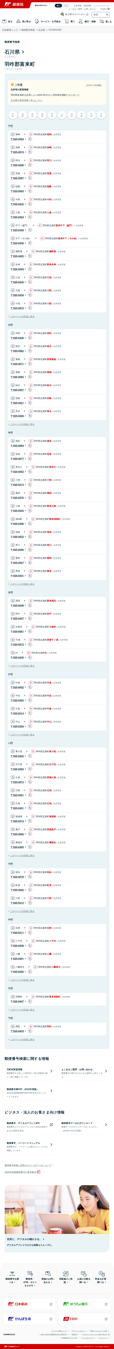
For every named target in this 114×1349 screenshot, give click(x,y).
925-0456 (18, 549)
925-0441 (18, 808)
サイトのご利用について (59, 1331)
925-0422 (18, 536)
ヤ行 (81, 115)
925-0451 (18, 958)
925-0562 (18, 351)
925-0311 (18, 932)
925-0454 (18, 139)
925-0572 (18, 644)
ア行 (13, 115)
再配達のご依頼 (66, 1280)
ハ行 (62, 115)
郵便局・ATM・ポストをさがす (30, 1282)
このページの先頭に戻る (22, 316)
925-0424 (18, 217)
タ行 (42, 115)
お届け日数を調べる (84, 1280)
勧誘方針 (74, 1334)
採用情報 (87, 5)
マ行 (72, 115)
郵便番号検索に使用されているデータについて (28, 1165)
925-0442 (18, 756)
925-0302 (18, 890)
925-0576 (18, 497)
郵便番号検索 (28, 29)
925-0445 (18, 243)
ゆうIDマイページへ (75, 14)
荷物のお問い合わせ (48, 1280)
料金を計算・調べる (101, 1280)
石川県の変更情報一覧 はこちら (26, 100)
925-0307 (18, 178)
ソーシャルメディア (87, 1338)
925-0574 (18, 152)
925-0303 (18, 769)
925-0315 (18, 821)
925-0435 (18, 282)
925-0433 (18, 1031)
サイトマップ (103, 1338)
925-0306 (18, 416)
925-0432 (18, 204)
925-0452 (18, 687)
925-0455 (18, 700)
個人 (58, 6)
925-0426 (18, 165)
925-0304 (18, 726)
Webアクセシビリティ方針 (98, 1331)
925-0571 (18, 364)
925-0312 (18, 903)
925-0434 (18, 295)
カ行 (23, 115)
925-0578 (18, 877)
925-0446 (18, 523)
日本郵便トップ (10, 29)
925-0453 (18, 471)
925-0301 (18, 795)
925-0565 (18, 377)
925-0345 (18, 230)
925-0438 (18, 945)
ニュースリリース (101, 5)
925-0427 (18, 562)
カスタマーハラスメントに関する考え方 (94, 1334)
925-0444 (18, 269)
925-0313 (18, 484)
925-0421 (18, 403)
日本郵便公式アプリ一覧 (69, 1338)
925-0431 (18, 575)
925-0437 (18, 618)
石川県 (41, 29)
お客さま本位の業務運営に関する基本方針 (53, 1334)
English (104, 8)
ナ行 (52, 115)
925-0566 (18, 834)
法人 (66, 6)
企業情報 (78, 5)
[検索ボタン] (108, 14)
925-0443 (18, 510)
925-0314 (18, 713)
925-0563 (18, 191)
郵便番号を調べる (12, 1280)
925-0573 (18, 782)
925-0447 (18, 1001)
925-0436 (18, 338)
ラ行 (91, 115)
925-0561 (18, 631)
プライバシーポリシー (79, 1331)
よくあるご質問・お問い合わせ (82, 8)
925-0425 (18, 657)
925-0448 (18, 605)
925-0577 (18, 458)
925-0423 (18, 256)
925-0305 (18, 847)
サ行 (32, 115)
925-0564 (18, 445)
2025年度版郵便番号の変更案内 (20, 1172)
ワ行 (101, 115)
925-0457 (18, 390)
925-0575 (18, 308)
